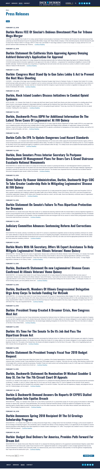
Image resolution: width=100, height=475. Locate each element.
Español (68, 3)
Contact (27, 3)
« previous (86, 456)
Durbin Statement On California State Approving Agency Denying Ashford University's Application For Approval (47, 55)
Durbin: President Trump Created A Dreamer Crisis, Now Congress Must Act (48, 312)
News (21, 3)
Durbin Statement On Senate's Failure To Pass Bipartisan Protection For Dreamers (49, 206)
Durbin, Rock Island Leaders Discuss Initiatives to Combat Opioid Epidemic (47, 97)
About (8, 3)
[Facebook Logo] (80, 3)
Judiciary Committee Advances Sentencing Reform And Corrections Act (48, 227)
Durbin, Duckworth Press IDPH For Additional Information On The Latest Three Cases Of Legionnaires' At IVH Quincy (47, 118)
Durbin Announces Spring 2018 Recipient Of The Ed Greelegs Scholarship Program (44, 417)
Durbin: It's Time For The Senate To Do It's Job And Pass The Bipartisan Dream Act (43, 333)
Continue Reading (40, 44)
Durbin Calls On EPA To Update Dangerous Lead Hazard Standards (47, 137)
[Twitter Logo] (82, 3)
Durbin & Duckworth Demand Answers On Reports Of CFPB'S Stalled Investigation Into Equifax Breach (49, 396)
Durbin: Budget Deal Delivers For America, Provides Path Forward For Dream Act (49, 438)
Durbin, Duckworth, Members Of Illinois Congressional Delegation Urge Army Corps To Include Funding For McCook (47, 291)
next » (92, 456)
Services (14, 3)
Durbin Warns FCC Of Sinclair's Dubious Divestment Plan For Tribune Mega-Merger (49, 34)
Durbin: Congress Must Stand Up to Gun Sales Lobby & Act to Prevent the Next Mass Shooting (50, 76)
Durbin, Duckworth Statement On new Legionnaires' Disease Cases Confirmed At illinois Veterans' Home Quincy (48, 270)
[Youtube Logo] (87, 3)
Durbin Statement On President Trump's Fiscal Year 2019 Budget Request (46, 354)
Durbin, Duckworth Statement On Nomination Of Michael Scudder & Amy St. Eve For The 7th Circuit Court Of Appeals (48, 375)
